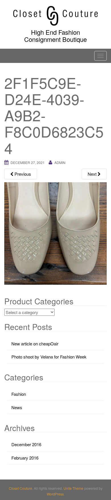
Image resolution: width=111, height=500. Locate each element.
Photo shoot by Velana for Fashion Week (49, 357)
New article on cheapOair (34, 344)
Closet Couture (20, 488)
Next (93, 174)
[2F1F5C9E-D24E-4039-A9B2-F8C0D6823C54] (55, 233)
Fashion (18, 394)
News (16, 407)
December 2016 (26, 444)
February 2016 (24, 458)
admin (59, 162)
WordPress (55, 493)
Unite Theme (73, 488)
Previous (22, 174)
